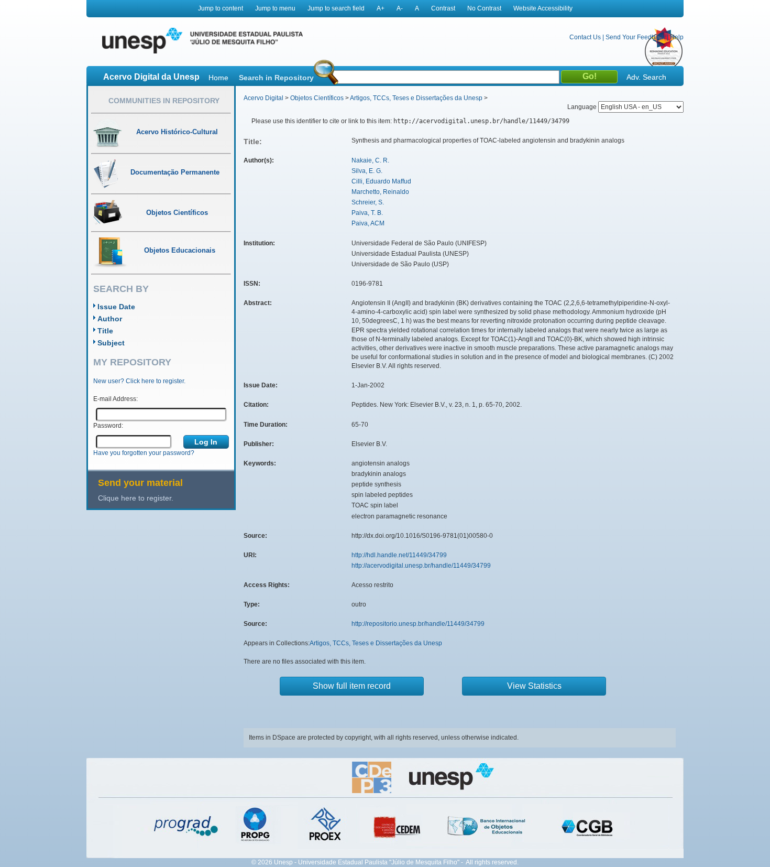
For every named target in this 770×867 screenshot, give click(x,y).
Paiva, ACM (367, 223)
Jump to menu (275, 8)
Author (109, 319)
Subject (111, 343)
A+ (380, 8)
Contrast (443, 8)
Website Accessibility (543, 8)
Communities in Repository (163, 100)
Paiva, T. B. (367, 212)
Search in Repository (276, 77)
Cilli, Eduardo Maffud (381, 181)
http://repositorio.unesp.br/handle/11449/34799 (418, 623)
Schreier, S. (367, 202)
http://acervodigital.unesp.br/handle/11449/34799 (421, 565)
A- (400, 8)
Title (105, 331)
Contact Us (585, 37)
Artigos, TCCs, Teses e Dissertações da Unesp (416, 98)
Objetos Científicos (317, 98)
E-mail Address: (115, 399)
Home (218, 77)
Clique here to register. (135, 498)
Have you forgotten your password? (143, 453)
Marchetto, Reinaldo (380, 192)
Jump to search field (336, 8)
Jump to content (220, 8)
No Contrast (484, 8)
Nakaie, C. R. (370, 160)
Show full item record (352, 685)
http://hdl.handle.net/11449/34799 (399, 555)
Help (677, 37)
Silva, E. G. (366, 171)
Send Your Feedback (635, 37)
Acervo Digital (263, 98)
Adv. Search (646, 77)
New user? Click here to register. (139, 381)
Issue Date (116, 306)
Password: (108, 425)
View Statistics (534, 685)
